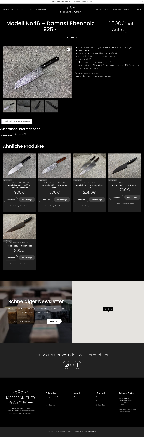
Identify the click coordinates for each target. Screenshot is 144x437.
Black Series (124, 182)
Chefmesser (89, 182)
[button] (68, 49)
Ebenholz (83, 76)
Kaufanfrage (72, 37)
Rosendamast (92, 76)
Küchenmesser (89, 73)
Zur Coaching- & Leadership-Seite (72, 2)
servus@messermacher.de (128, 410)
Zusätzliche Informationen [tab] (17, 121)
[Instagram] (67, 365)
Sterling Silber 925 (104, 76)
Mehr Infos (11, 200)
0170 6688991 (125, 412)
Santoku (98, 73)
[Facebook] (77, 365)
